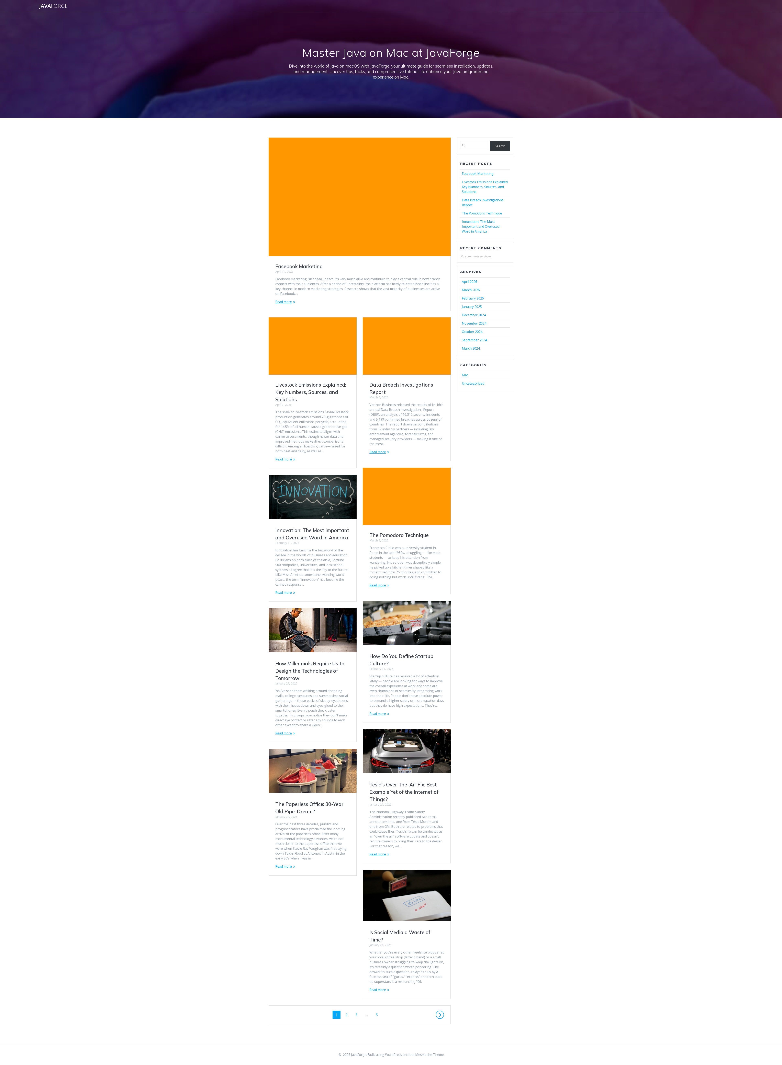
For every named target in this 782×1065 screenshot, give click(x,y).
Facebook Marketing (299, 266)
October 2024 (472, 331)
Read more (283, 302)
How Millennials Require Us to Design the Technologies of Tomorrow (309, 670)
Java (53, 6)
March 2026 (471, 290)
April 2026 (469, 281)
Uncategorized (473, 383)
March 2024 (471, 348)
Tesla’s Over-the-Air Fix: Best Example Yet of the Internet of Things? (403, 792)
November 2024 (474, 323)
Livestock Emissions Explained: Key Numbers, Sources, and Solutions (310, 392)
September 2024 (474, 340)
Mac (404, 77)
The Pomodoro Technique (399, 535)
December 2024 (474, 315)
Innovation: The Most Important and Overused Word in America (481, 226)
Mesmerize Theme (429, 1054)
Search (500, 146)
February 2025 (473, 298)
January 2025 (472, 306)
